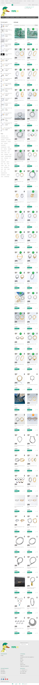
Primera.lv (7, 681)
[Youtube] (5, 679)
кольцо (5, 152)
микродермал (6, 154)
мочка (10, 154)
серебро (2, 165)
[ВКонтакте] (1, 679)
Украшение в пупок (3, 141)
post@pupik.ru (23, 673)
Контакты (2, 2)
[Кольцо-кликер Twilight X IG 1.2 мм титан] (32, 602)
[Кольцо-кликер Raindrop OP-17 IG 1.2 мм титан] (32, 561)
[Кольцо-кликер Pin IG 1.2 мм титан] (32, 378)
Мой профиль (3, 671)
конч (8, 152)
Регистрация (36, 4)
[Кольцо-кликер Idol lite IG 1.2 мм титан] (32, 459)
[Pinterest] (7, 679)
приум (2, 163)
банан (2, 143)
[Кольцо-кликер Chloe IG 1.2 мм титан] (32, 500)
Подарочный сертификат (31, 17)
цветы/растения (3, 174)
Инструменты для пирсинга (4, 137)
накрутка (2, 156)
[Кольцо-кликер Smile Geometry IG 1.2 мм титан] (19, 459)
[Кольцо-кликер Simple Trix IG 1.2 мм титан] (19, 195)
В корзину (17, 44)
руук (5, 163)
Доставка (12, 17)
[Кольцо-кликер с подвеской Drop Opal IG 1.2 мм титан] (19, 602)
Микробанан (2, 139)
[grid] (35, 25)
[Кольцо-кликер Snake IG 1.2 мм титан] (19, 561)
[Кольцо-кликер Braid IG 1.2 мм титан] (19, 399)
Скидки (21, 661)
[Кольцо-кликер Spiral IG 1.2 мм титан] (19, 378)
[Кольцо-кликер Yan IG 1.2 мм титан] (19, 500)
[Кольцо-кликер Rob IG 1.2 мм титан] (32, 439)
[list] (36, 25)
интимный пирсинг (3, 150)
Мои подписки (3, 673)
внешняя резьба (3, 145)
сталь (2, 167)
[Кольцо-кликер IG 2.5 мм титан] (19, 541)
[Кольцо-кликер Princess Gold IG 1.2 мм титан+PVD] (19, 581)
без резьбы (5, 143)
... (37, 17)
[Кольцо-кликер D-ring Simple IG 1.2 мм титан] (19, 114)
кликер (2, 152)
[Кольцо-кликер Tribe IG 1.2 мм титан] (19, 419)
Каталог (7, 17)
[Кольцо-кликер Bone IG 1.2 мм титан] (32, 399)
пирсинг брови (3, 161)
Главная (2, 17)
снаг (8, 165)
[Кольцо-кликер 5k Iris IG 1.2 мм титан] (19, 480)
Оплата (21, 658)
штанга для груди (6, 176)
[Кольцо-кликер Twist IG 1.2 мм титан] (19, 622)
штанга (2, 176)
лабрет (2, 154)
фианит (9, 169)
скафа (6, 165)
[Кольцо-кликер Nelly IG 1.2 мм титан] (32, 480)
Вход (30, 4)
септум (8, 163)
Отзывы (2, 655)
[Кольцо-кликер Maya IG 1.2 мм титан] (32, 622)
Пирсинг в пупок (8, 139)
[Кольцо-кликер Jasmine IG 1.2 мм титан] (19, 520)
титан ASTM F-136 (6, 167)
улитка (5, 169)
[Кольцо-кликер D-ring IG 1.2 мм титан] (32, 520)
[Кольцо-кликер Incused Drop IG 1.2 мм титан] (19, 439)
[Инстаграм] (3, 679)
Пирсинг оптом (8, 2)
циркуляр (8, 174)
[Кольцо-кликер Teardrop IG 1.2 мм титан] (32, 317)
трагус (2, 169)
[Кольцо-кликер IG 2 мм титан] (32, 541)
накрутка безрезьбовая (8, 156)
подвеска (8, 161)
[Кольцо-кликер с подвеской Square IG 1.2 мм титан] (32, 581)
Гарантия (17, 17)
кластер (9, 150)
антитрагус (9, 141)
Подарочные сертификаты (16, 2)
